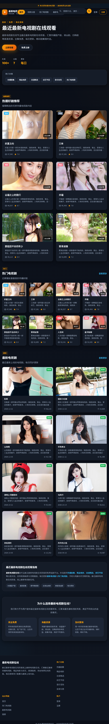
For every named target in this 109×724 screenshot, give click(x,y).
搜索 (4, 714)
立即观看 (9, 47)
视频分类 (31, 12)
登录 (95, 12)
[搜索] (89, 11)
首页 (21, 12)
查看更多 (103, 273)
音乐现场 (58, 79)
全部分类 (60, 689)
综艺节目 (46, 79)
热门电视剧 (44, 12)
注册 (103, 12)
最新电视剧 (51, 576)
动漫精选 (34, 79)
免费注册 (25, 47)
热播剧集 (10, 79)
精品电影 (22, 79)
